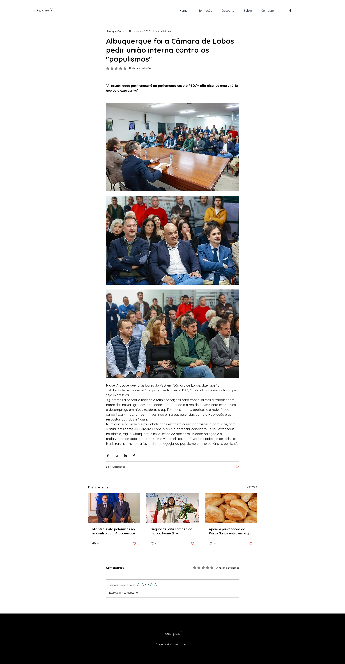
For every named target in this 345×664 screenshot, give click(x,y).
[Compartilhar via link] (134, 455)
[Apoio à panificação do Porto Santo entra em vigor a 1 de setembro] (231, 508)
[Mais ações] (237, 31)
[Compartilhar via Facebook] (107, 455)
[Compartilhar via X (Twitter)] (116, 455)
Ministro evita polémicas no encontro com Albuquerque (113, 531)
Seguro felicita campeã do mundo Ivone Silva (171, 531)
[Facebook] (290, 10)
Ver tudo (252, 486)
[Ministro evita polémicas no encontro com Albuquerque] (114, 508)
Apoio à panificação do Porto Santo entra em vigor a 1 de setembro (230, 531)
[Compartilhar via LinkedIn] (125, 455)
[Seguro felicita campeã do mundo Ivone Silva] (172, 508)
